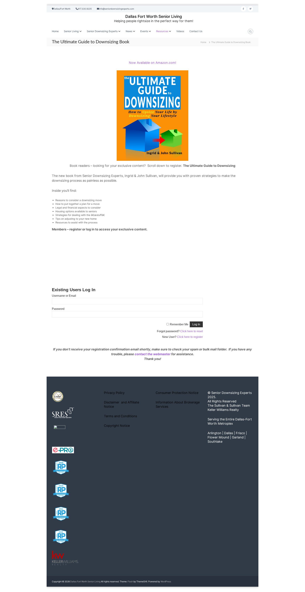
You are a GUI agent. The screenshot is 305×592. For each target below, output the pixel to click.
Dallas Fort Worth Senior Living (153, 16)
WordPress (166, 581)
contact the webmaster (153, 354)
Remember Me (179, 324)
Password (58, 308)
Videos (180, 31)
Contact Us (195, 31)
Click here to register (190, 336)
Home (55, 31)
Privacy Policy (114, 393)
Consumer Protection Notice (177, 393)
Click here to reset (191, 331)
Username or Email (64, 295)
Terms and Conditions (120, 416)
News (129, 31)
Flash (130, 581)
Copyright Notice (117, 425)
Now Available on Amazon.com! (152, 63)
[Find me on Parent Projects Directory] (59, 432)
